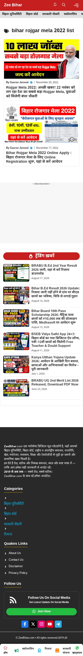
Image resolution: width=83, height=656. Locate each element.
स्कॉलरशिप (70, 14)
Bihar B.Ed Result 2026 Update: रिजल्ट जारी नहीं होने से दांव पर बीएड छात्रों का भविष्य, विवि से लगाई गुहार (55, 292)
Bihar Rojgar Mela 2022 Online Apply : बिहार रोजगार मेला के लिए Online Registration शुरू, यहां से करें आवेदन (39, 157)
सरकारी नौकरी (50, 14)
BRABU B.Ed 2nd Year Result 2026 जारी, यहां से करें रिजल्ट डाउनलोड (54, 270)
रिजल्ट (8, 534)
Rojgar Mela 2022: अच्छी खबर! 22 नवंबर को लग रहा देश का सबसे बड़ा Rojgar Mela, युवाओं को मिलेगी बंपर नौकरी (41, 92)
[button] (64, 5)
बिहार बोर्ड (32, 14)
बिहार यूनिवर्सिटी (12, 14)
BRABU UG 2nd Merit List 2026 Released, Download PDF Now (55, 383)
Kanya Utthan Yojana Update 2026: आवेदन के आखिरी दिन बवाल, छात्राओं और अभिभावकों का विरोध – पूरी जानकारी (55, 364)
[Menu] (76, 5)
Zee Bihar (13, 5)
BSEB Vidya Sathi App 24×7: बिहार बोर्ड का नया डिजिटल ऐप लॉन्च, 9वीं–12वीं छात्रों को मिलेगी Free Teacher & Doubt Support (55, 340)
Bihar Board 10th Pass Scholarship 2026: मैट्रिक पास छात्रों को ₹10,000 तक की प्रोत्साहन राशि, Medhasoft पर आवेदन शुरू (54, 317)
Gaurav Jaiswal (19, 82)
